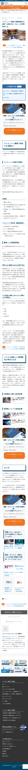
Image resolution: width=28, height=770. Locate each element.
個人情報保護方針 (6, 748)
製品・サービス (5, 686)
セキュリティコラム (6, 696)
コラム (6, 599)
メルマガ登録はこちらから (14, 131)
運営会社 (4, 753)
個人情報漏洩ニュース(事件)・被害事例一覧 (12, 693)
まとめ (6, 97)
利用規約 (4, 751)
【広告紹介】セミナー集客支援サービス (11, 717)
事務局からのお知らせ (7, 743)
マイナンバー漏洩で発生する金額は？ (14, 91)
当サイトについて (6, 741)
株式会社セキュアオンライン (10, 636)
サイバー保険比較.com (7, 732)
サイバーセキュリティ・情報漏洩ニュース (12, 691)
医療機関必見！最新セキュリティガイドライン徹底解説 (19, 546)
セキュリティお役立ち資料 (8, 689)
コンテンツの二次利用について (9, 746)
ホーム (3, 684)
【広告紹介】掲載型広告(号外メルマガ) (11, 713)
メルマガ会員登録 (6, 703)
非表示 (19, 86)
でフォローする (15, 616)
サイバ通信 (4, 701)
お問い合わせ (5, 756)
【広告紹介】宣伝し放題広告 (8, 720)
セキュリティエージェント (16, 648)
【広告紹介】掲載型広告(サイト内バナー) (11, 715)
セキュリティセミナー (7, 698)
